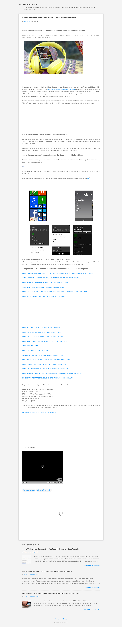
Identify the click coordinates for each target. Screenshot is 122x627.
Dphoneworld (30, 4)
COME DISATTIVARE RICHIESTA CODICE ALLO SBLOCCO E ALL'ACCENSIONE (46, 369)
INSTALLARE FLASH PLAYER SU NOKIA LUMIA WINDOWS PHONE (42, 355)
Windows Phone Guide (44, 490)
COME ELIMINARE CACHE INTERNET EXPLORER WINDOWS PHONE (43, 287)
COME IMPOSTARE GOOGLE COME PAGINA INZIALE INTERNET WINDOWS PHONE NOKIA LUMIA (52, 278)
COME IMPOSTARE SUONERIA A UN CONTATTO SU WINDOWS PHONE (44, 296)
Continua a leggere (92, 565)
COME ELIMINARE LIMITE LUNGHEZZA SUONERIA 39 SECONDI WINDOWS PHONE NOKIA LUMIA (52, 373)
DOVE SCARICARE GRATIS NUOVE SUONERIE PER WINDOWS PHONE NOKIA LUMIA (48, 378)
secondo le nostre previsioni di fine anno (61, 89)
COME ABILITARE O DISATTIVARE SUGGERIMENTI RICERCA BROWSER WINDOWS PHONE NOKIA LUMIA (54, 292)
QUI (88, 178)
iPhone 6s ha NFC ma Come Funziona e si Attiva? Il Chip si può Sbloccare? (51, 593)
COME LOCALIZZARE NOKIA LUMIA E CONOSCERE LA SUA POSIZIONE (44, 341)
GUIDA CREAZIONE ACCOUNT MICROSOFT (35, 350)
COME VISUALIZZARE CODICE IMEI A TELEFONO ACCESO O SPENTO (44, 364)
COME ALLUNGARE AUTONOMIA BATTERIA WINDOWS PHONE (41, 332)
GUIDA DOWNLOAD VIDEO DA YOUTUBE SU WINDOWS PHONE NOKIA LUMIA (46, 360)
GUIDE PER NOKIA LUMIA (30, 346)
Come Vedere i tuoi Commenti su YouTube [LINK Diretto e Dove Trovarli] (50, 549)
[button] (98, 17)
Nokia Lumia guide (29, 490)
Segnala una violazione (61, 623)
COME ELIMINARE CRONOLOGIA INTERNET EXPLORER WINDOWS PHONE (45, 282)
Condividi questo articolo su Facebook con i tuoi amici (39, 412)
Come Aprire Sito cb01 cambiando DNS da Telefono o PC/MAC (47, 571)
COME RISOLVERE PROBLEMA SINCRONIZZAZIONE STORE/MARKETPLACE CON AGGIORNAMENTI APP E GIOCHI (58, 273)
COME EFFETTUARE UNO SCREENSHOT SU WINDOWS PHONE (41, 328)
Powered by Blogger (61, 619)
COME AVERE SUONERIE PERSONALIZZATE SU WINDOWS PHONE (42, 337)
